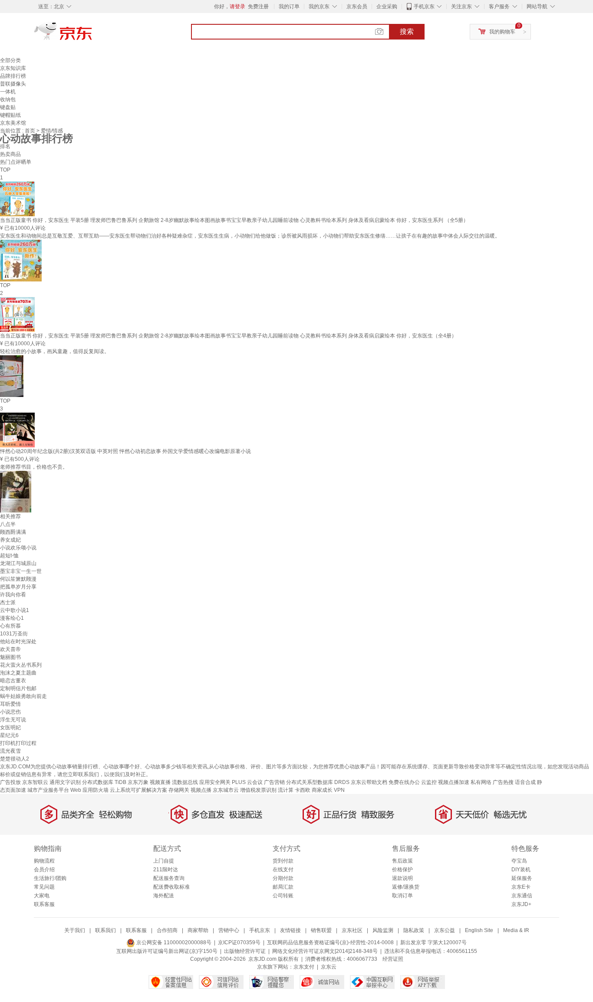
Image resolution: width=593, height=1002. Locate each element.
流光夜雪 (10, 751)
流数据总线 (185, 782)
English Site (479, 930)
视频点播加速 (453, 782)
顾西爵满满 (13, 532)
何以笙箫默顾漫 (18, 579)
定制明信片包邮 (18, 688)
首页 (30, 131)
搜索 (407, 31)
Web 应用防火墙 (89, 790)
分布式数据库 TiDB (104, 782)
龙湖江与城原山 (18, 563)
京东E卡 (520, 887)
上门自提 (163, 861)
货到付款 (283, 861)
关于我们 (74, 930)
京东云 (328, 967)
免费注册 (258, 6)
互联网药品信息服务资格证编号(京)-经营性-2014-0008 (330, 942)
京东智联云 (35, 782)
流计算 (285, 790)
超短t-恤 (9, 555)
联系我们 (105, 930)
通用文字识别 (65, 782)
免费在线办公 (404, 782)
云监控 (429, 782)
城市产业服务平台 (48, 790)
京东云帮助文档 (369, 782)
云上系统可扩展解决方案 (138, 790)
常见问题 (44, 887)
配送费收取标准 (171, 887)
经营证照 (392, 959)
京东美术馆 (13, 123)
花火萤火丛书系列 (21, 665)
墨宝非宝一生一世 (21, 571)
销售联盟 (321, 930)
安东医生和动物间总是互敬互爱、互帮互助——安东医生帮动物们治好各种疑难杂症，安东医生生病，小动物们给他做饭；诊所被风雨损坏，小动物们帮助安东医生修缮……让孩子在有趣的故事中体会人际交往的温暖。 (250, 236)
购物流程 (44, 861)
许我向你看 (13, 595)
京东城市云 (226, 790)
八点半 (8, 524)
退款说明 (402, 878)
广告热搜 (503, 782)
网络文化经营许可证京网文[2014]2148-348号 (325, 951)
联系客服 (44, 904)
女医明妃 (10, 727)
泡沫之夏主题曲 (18, 673)
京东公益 (444, 930)
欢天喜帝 (10, 649)
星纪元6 (9, 735)
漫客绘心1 (12, 618)
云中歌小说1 (14, 610)
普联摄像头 (13, 84)
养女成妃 (10, 540)
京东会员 (356, 6)
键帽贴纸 (10, 115)
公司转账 (283, 896)
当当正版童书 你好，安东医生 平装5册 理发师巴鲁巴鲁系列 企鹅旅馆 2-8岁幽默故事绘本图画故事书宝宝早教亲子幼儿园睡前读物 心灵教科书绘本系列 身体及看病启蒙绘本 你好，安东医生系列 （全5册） (234, 220)
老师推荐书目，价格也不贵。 (34, 467)
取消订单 (402, 896)
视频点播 (201, 790)
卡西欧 (302, 790)
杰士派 (8, 602)
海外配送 (163, 896)
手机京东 (424, 6)
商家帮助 (198, 930)
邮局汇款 (283, 887)
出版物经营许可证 (245, 951)
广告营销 (274, 782)
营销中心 (228, 930)
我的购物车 (502, 32)
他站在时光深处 (18, 641)
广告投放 (10, 782)
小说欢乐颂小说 (18, 548)
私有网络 (481, 782)
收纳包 (8, 99)
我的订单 (289, 6)
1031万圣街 (14, 634)
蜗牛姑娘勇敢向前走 (23, 696)
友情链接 (290, 930)
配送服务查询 (168, 878)
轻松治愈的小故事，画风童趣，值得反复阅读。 (54, 351)
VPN (339, 790)
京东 (92, 35)
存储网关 (178, 790)
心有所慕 (10, 626)
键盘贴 (8, 107)
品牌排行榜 (13, 76)
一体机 (8, 92)
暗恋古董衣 (13, 681)
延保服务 (521, 878)
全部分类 (10, 60)
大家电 (41, 896)
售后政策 (402, 861)
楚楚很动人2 (14, 759)
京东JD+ (521, 904)
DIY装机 (520, 869)
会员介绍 (44, 869)
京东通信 (521, 896)
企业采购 (386, 6)
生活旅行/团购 (50, 878)
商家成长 (322, 790)
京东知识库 (13, 68)
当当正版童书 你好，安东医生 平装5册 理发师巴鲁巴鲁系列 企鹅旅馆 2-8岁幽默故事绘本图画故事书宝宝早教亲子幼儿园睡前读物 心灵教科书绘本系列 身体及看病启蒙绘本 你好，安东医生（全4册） (228, 336)
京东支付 (303, 967)
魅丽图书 (10, 657)
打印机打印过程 (18, 743)
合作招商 (167, 930)
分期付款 (283, 878)
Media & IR (516, 930)
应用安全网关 (215, 782)
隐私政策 (413, 930)
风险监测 (382, 930)
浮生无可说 (13, 720)
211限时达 (165, 869)
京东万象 (138, 782)
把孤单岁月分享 (18, 587)
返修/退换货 (405, 887)
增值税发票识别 (258, 790)
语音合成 (525, 782)
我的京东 (319, 6)
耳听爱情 (10, 704)
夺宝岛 (519, 861)
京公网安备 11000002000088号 (173, 942)
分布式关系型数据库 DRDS (317, 782)
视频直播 (160, 782)
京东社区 (352, 930)
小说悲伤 (10, 712)
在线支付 (283, 869)
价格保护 (402, 869)
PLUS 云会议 (247, 782)
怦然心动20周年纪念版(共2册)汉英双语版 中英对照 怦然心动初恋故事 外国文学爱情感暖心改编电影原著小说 (125, 451)
